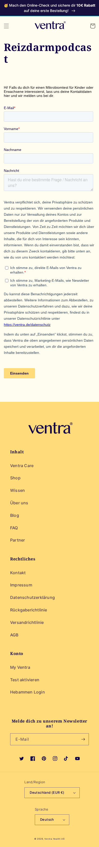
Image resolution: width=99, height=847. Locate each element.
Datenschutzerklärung (32, 597)
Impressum (21, 584)
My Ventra (20, 667)
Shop (15, 477)
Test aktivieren (24, 679)
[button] (6, 26)
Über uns (19, 502)
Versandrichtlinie (27, 622)
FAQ (14, 527)
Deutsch (47, 819)
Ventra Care (22, 465)
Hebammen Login (27, 692)
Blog (14, 515)
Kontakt (18, 572)
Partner (17, 540)
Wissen (17, 490)
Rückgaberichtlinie (28, 609)
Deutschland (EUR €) (47, 792)
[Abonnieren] (83, 739)
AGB (14, 634)
